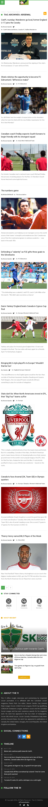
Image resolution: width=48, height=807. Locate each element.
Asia (19, 140)
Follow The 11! (12, 788)
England (16, 370)
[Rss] (28, 737)
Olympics (26, 483)
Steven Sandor (7, 27)
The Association (21, 194)
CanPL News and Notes (10, 29)
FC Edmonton (22, 84)
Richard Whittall (8, 194)
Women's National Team (31, 313)
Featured (27, 370)
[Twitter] (24, 737)
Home (3, 12)
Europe (20, 313)
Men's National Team (27, 140)
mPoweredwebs (24, 802)
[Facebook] (20, 737)
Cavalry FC (21, 29)
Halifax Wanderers (31, 29)
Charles (5, 370)
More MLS (21, 540)
